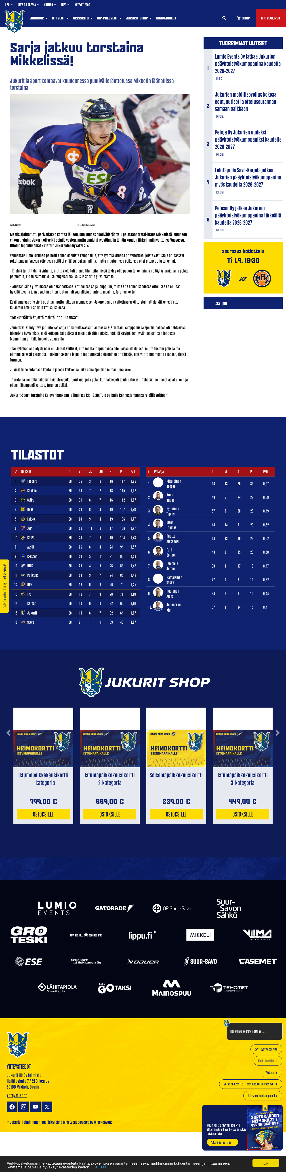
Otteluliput (270, 18)
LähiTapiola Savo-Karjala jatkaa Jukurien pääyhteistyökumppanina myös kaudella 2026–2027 (248, 177)
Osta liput (220, 303)
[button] (8, 749)
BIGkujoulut (166, 18)
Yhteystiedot (82, 4)
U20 (7, 4)
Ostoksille (43, 813)
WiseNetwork (103, 1122)
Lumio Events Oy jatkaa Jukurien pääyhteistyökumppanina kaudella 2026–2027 (248, 63)
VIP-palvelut (108, 18)
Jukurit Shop (137, 18)
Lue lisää (98, 1167)
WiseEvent (70, 1122)
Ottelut (59, 18)
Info (64, 4)
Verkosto (81, 18)
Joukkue (37, 18)
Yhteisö (49, 4)
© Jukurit (13, 1122)
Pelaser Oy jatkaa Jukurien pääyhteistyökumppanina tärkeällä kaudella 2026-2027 (248, 215)
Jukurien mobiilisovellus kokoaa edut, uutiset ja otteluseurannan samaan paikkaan (245, 101)
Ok (265, 1163)
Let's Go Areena (27, 4)
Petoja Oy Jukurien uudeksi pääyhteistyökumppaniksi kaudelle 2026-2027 (248, 139)
